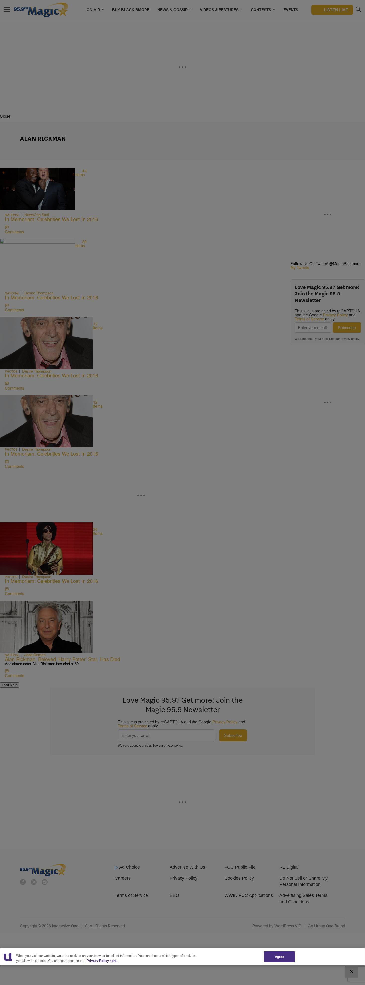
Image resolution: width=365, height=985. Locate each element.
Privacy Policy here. (102, 960)
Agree (279, 956)
